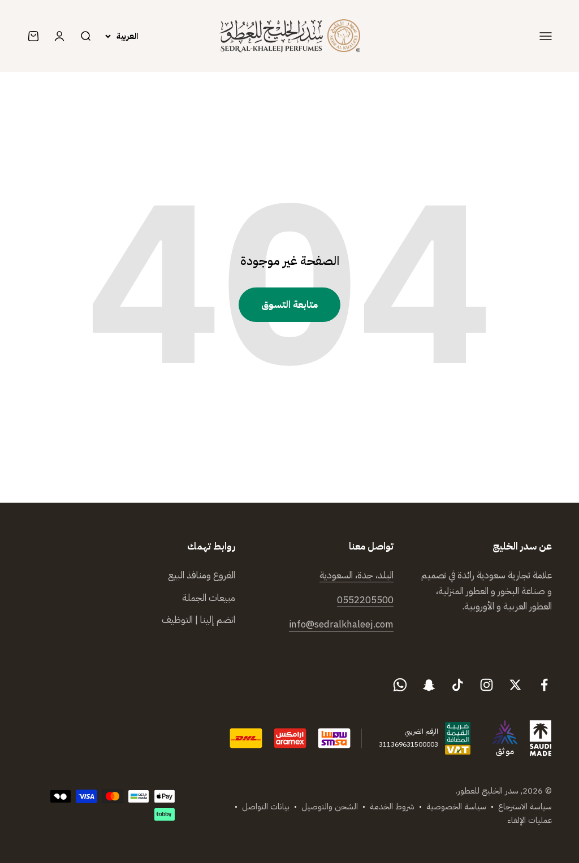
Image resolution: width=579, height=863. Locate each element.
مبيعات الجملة (208, 598)
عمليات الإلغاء (529, 820)
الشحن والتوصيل (329, 806)
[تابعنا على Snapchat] (429, 684)
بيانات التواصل (266, 806)
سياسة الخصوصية (456, 806)
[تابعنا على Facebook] (544, 684)
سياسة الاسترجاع (525, 806)
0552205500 (365, 600)
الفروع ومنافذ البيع (201, 575)
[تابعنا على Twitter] (515, 684)
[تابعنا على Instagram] (486, 684)
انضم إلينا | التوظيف (198, 620)
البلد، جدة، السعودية (356, 575)
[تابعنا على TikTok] (457, 684)
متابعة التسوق (289, 305)
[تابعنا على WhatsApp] (400, 684)
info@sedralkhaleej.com (341, 624)
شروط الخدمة (392, 806)
